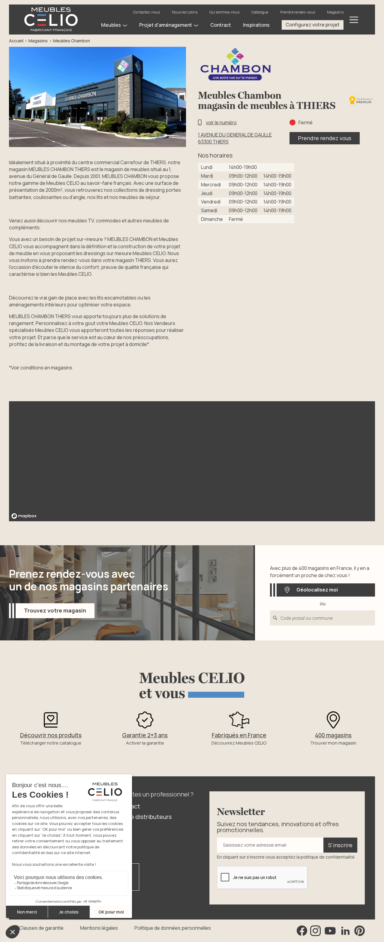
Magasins (335, 12)
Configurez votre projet (313, 24)
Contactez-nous (146, 12)
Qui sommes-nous (224, 12)
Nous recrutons (184, 12)
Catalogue (259, 12)
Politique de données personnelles (172, 928)
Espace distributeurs (143, 817)
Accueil (16, 41)
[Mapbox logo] (24, 516)
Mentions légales (99, 928)
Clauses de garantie (41, 928)
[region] (192, 461)
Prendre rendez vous (324, 138)
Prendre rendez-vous (297, 12)
